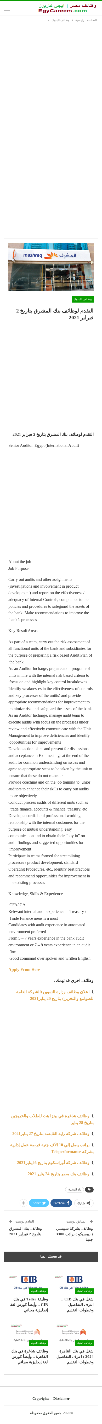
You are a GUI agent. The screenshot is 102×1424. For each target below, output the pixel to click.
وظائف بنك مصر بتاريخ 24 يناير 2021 (58, 1174)
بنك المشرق (74, 1189)
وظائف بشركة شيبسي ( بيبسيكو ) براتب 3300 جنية (74, 1234)
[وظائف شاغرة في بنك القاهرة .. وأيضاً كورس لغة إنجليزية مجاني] (28, 1332)
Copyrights (40, 1398)
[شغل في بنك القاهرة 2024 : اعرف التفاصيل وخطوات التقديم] (74, 1332)
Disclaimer (61, 1398)
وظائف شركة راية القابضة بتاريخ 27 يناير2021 (50, 1133)
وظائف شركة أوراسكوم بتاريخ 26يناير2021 (53, 1162)
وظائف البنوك (82, 299)
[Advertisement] (51, 77)
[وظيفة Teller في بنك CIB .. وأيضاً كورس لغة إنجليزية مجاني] (28, 1280)
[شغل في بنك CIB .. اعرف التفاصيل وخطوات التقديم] (74, 1280)
